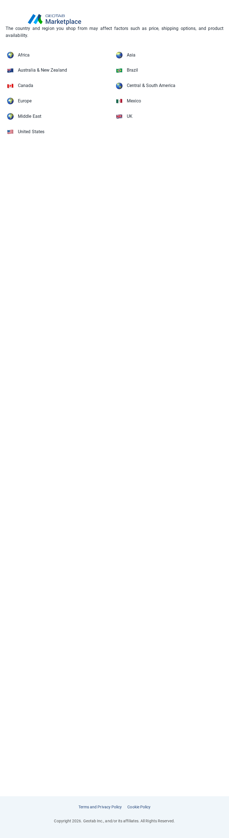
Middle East (29, 116)
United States (31, 131)
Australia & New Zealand (42, 70)
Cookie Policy (139, 807)
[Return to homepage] (114, 19)
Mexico (134, 101)
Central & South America (151, 85)
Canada (25, 85)
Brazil (132, 70)
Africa (24, 55)
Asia (131, 55)
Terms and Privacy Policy (100, 807)
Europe (25, 101)
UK (129, 116)
